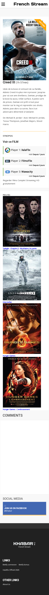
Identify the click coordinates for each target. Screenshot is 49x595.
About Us (6, 584)
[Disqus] (24, 457)
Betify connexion (10, 564)
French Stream (31, 4)
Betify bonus (24, 564)
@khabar (8, 510)
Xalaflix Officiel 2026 (11, 570)
